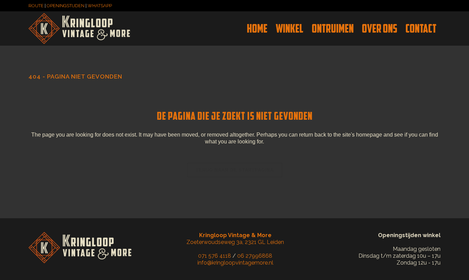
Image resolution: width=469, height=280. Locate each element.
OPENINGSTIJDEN (65, 5)
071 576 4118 (214, 256)
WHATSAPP (100, 5)
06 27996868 (254, 256)
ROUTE (36, 5)
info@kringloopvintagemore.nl (235, 262)
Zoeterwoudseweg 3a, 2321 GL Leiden (235, 238)
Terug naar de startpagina (235, 170)
